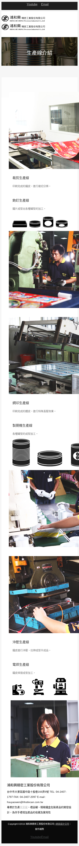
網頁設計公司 (62, 824)
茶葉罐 (24, 807)
